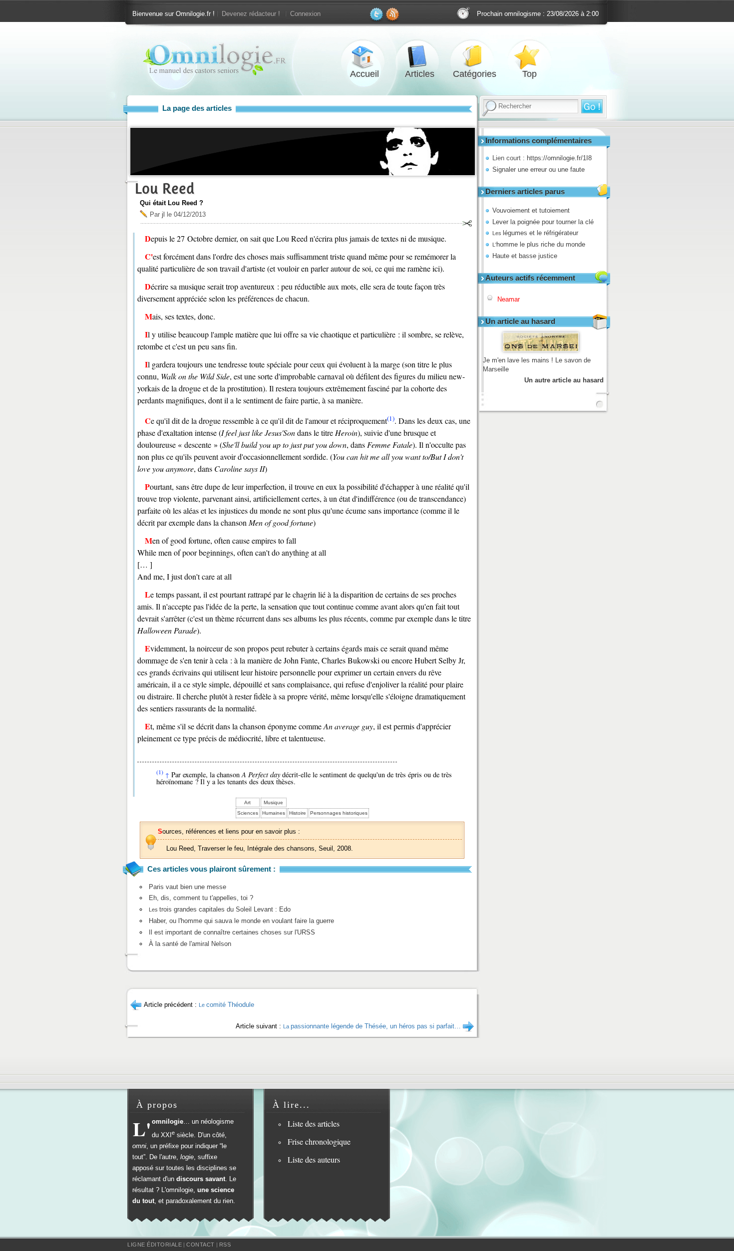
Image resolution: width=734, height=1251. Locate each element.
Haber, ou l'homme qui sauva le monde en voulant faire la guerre (241, 921)
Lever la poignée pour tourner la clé (543, 222)
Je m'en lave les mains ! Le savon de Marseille (537, 364)
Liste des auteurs (314, 1159)
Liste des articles (314, 1123)
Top (529, 56)
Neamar (508, 299)
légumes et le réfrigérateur (535, 233)
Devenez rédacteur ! (251, 13)
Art (247, 802)
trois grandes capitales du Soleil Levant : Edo (220, 909)
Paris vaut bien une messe (187, 887)
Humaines (273, 813)
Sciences (247, 813)
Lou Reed (164, 188)
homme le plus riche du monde (538, 244)
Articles (419, 56)
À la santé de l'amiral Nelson (190, 943)
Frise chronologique (319, 1141)
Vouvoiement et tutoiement (531, 210)
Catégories (474, 56)
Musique (273, 802)
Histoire (297, 813)
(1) (390, 418)
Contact (200, 1245)
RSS (225, 1245)
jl (163, 214)
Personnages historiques (338, 813)
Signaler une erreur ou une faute (538, 169)
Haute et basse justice (524, 256)
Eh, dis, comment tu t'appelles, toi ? (201, 898)
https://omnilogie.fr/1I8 (559, 158)
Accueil (364, 56)
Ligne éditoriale (154, 1245)
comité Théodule (226, 1004)
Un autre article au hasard (564, 380)
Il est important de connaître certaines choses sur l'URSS (232, 932)
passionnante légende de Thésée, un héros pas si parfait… (372, 1026)
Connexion (305, 13)
